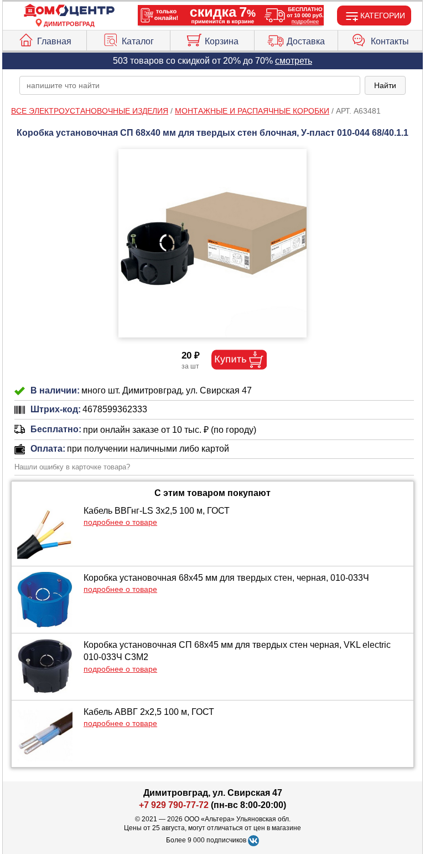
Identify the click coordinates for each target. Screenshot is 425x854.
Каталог (138, 41)
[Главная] (69, 10)
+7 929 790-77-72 (174, 805)
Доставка (306, 41)
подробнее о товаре (120, 522)
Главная (54, 41)
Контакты (390, 41)
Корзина (222, 41)
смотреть (293, 60)
